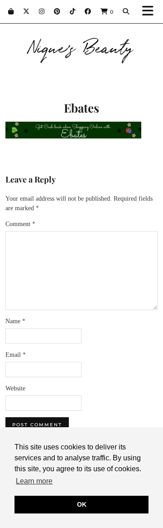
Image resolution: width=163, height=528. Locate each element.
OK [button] (81, 504)
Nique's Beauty (81, 46)
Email (15, 354)
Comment (20, 224)
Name (15, 321)
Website (15, 388)
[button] (151, 11)
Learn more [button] (34, 481)
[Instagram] (42, 11)
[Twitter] (26, 11)
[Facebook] (88, 11)
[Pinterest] (57, 11)
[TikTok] (73, 11)
